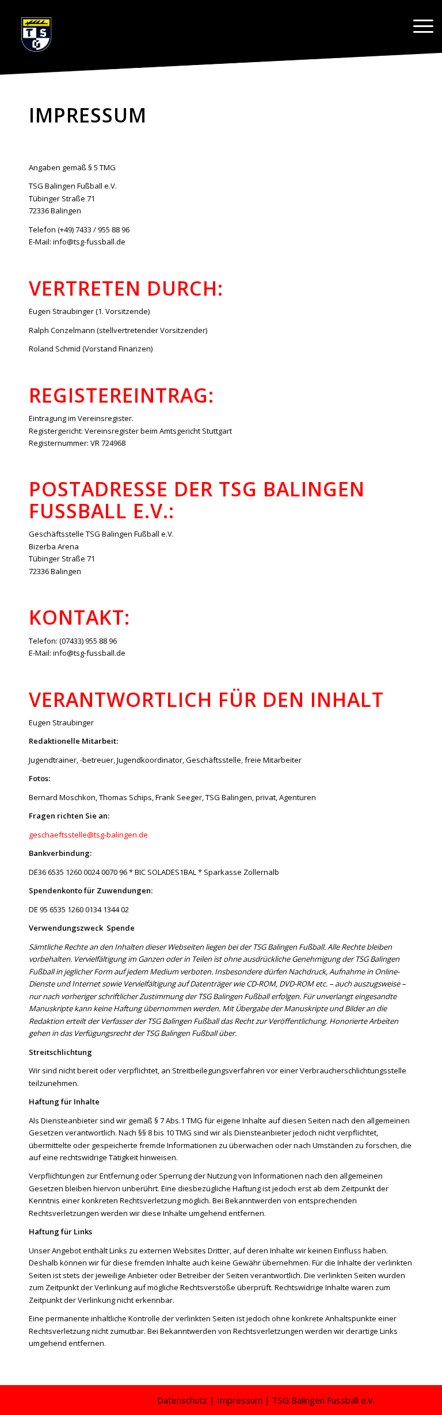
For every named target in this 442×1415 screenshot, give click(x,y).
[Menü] (417, 26)
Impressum (239, 1400)
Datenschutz (182, 1400)
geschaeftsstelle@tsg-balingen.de (88, 834)
